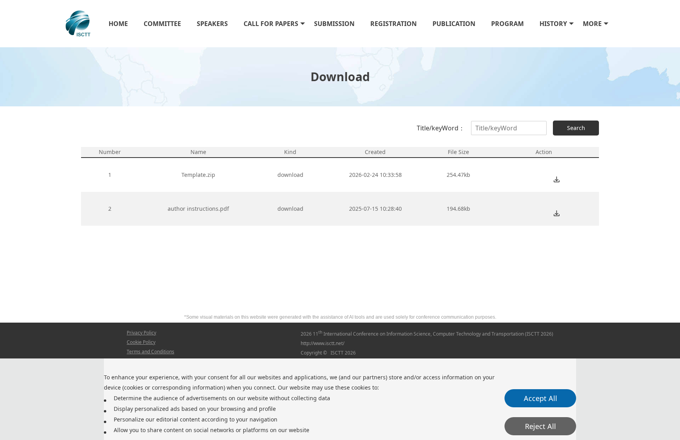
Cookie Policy (141, 342)
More (592, 23)
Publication (453, 23)
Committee (162, 23)
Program (507, 23)
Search (576, 128)
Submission (334, 23)
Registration (393, 23)
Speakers (212, 23)
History (553, 23)
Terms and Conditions (150, 351)
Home (118, 23)
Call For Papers (271, 23)
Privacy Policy (141, 332)
